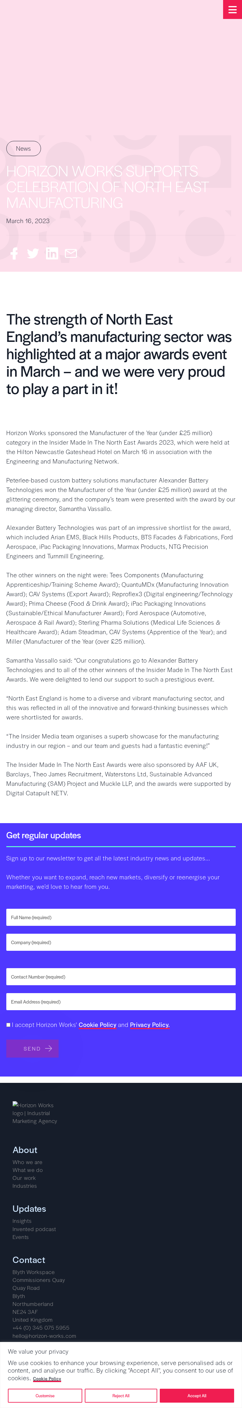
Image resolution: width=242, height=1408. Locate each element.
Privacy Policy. (150, 1025)
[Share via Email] (71, 253)
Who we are (28, 1162)
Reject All (121, 1396)
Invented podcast (34, 1229)
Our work (24, 1177)
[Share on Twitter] (33, 253)
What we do (28, 1170)
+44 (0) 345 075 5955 (41, 1327)
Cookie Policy (47, 1378)
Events (21, 1237)
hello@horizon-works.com (44, 1335)
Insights (22, 1220)
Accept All (196, 1396)
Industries (25, 1185)
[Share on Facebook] (14, 253)
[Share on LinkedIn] (52, 253)
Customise (45, 1396)
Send (32, 1048)
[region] (121, 1375)
